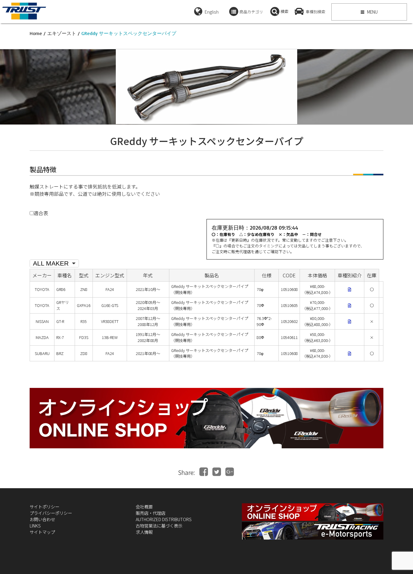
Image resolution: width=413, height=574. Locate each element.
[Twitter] (217, 472)
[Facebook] (204, 472)
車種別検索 (315, 12)
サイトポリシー (44, 506)
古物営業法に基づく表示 (159, 525)
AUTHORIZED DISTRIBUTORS (164, 519)
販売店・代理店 (150, 513)
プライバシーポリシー (51, 513)
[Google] (230, 472)
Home (36, 33)
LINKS (35, 525)
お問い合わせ (42, 519)
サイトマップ (42, 532)
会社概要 (144, 506)
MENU (372, 12)
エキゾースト (61, 33)
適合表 (41, 213)
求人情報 (144, 532)
